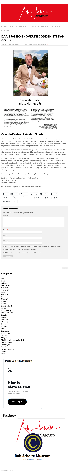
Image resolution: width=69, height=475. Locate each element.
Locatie (29, 44)
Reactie (6, 216)
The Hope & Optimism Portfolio (13, 340)
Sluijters (4, 338)
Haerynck (4, 299)
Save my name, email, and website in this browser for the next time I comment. (34, 246)
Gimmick (4, 295)
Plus (2, 329)
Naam (5, 230)
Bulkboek (4, 283)
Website (6, 241)
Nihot (3, 324)
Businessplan (6, 285)
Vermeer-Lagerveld (8, 349)
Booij (3, 281)
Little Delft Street (7, 313)
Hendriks (4, 301)
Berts (3, 279)
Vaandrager (5, 345)
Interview (5, 308)
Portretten (37, 44)
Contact (6, 31)
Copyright (5, 290)
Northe (4, 326)
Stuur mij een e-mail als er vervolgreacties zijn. (22, 250)
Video (3, 351)
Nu (11, 27)
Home (4, 27)
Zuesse (3, 354)
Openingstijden (39, 27)
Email (5, 235)
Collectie (4, 288)
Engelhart (5, 292)
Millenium (5, 322)
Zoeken (65, 268)
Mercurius (5, 320)
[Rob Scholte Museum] (34, 12)
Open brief (56, 27)
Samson (43, 44)
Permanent (22, 27)
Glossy (3, 297)
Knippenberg (6, 310)
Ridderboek (5, 333)
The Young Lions (7, 342)
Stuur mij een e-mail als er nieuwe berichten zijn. (23, 253)
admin (18, 44)
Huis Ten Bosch (6, 306)
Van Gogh (4, 347)
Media (3, 317)
